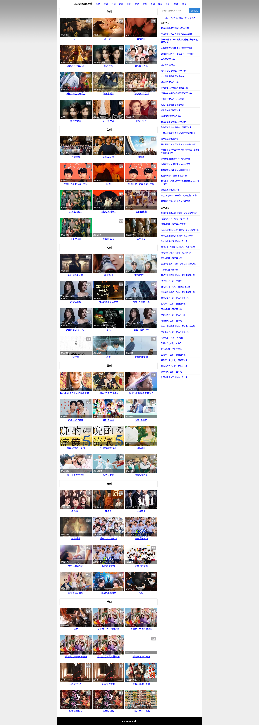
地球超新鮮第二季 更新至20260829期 (176, 34)
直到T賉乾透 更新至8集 (171, 116)
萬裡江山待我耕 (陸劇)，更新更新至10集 (178, 275)
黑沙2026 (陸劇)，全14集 (171, 281)
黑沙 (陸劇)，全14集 (169, 270)
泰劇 (137, 4)
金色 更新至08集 (168, 59)
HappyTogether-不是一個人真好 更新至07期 (179, 195)
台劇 (113, 4)
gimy (167, 18)
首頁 (98, 4)
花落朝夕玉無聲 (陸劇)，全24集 (174, 377)
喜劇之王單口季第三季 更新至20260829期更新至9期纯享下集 (180, 151)
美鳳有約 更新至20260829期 (172, 99)
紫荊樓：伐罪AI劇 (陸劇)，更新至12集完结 (179, 213)
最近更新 (174, 18)
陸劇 (105, 4)
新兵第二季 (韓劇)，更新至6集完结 (175, 287)
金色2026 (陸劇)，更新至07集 (173, 355)
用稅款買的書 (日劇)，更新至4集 (174, 219)
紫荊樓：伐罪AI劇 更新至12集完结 (175, 201)
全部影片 (191, 18)
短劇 (160, 4)
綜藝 (176, 4)
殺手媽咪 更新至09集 (169, 139)
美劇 (152, 4)
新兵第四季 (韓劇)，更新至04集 (174, 360)
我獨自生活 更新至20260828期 (173, 122)
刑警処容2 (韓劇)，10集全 (172, 338)
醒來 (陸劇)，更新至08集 (171, 309)
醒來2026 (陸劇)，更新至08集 (173, 304)
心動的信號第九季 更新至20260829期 (176, 48)
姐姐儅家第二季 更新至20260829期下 (176, 170)
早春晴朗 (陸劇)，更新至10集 (173, 315)
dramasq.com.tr (129, 721)
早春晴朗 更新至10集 (169, 82)
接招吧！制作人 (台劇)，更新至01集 (176, 253)
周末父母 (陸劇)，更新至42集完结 (175, 298)
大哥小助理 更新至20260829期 (173, 71)
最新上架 (183, 18)
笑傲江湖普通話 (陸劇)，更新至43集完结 (178, 326)
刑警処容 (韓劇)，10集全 (171, 343)
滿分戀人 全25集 (168, 65)
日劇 (129, 4)
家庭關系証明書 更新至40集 (172, 76)
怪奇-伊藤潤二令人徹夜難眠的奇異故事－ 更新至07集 (179, 40)
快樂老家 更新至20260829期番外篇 (175, 159)
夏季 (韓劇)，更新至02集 (171, 258)
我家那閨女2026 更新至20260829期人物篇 (178, 144)
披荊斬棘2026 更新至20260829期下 (175, 164)
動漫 (184, 4)
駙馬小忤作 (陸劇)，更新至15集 (174, 366)
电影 (168, 4)
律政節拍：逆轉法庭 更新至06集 (174, 88)
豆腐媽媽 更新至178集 (170, 190)
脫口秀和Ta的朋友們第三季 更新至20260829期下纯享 (180, 182)
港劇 (145, 4)
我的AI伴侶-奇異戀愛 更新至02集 (175, 28)
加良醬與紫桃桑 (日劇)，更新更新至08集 (178, 292)
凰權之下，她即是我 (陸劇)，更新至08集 (178, 247)
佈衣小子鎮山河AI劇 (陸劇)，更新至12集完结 (180, 230)
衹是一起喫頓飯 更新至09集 (172, 105)
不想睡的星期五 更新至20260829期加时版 (178, 133)
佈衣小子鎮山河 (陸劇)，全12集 (174, 241)
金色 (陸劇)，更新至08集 (171, 349)
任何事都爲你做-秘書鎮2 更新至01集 (176, 127)
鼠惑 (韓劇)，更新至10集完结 (173, 224)
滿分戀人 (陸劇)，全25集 (171, 372)
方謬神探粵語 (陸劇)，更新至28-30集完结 (178, 264)
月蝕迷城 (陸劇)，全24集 (171, 321)
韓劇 (121, 4)
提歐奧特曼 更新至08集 (170, 110)
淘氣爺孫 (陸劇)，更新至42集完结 (175, 332)
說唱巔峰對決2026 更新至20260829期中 (177, 54)
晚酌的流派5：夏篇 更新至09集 (174, 176)
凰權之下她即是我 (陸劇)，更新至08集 (177, 236)
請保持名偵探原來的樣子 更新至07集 (176, 93)
